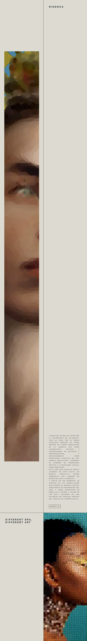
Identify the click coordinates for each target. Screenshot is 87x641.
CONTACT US (55, 506)
